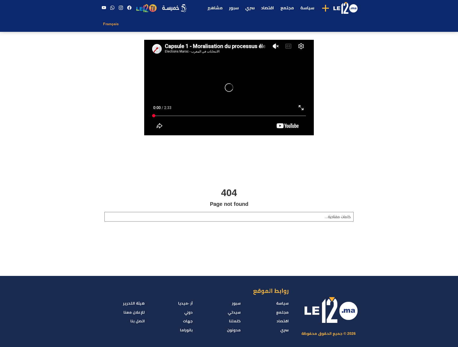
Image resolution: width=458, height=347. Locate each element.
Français (111, 24)
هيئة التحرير (134, 303)
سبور (234, 8)
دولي (188, 312)
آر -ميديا (185, 303)
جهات (188, 321)
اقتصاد (267, 8)
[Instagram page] (120, 8)
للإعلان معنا (134, 312)
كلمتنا (235, 321)
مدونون (234, 330)
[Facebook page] (129, 8)
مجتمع (287, 8)
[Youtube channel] (103, 8)
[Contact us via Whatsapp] (112, 8)
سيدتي (234, 312)
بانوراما (186, 330)
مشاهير (215, 8)
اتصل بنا (137, 321)
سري (250, 8)
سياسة (307, 8)
